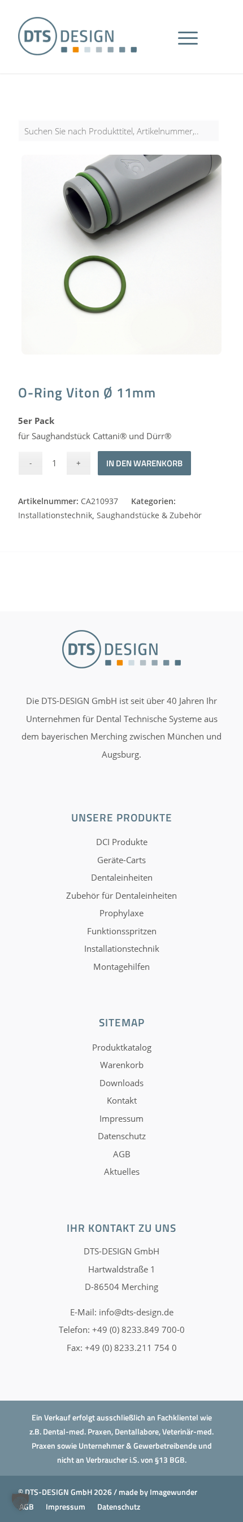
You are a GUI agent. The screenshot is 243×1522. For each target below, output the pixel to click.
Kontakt (122, 1100)
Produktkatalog (121, 1047)
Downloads (121, 1082)
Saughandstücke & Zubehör (149, 515)
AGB (122, 1154)
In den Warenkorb (144, 463)
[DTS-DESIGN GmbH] (77, 36)
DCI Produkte (121, 841)
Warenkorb (122, 1064)
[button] (20, 1501)
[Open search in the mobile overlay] (121, 137)
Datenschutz (122, 1136)
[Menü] (188, 50)
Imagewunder (173, 1492)
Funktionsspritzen (122, 931)
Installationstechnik (55, 515)
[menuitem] (192, 50)
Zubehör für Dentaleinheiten (121, 895)
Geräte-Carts (121, 859)
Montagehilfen (121, 966)
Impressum (121, 1118)
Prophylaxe (121, 913)
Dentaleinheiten (122, 877)
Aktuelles (122, 1171)
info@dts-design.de (136, 1312)
